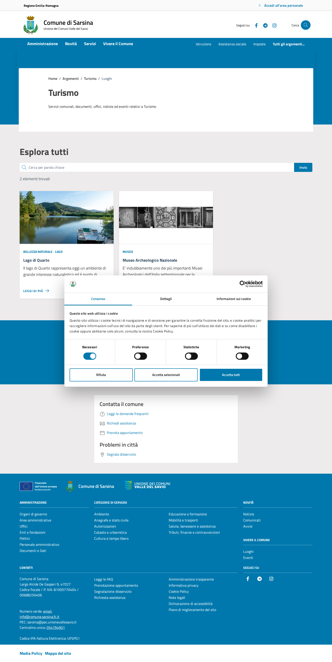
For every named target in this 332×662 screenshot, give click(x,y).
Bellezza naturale (38, 251)
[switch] (140, 356)
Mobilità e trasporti (183, 520)
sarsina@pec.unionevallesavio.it (52, 622)
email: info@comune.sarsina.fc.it (39, 614)
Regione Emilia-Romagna (41, 5)
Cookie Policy (179, 591)
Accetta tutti (231, 374)
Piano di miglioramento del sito (192, 609)
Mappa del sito (58, 653)
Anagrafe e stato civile (111, 520)
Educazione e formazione (188, 514)
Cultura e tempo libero (111, 538)
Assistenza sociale (232, 44)
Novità (71, 44)
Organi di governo (33, 514)
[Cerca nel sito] (306, 25)
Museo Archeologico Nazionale (150, 260)
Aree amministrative (35, 520)
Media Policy (31, 653)
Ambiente (101, 514)
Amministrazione (42, 44)
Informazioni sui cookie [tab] (234, 298)
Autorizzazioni (105, 526)
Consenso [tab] (98, 298)
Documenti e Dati (33, 550)
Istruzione (203, 44)
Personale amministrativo (39, 544)
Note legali (177, 597)
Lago (59, 251)
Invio (303, 167)
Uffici (24, 526)
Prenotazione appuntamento (116, 585)
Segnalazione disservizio (112, 591)
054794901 (56, 627)
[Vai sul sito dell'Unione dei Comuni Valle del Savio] (147, 485)
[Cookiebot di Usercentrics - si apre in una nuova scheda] (243, 284)
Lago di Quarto (36, 260)
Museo (128, 251)
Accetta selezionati (166, 374)
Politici (25, 538)
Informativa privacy (184, 585)
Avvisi (248, 526)
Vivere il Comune (118, 44)
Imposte (259, 44)
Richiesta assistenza (109, 597)
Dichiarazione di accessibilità (191, 603)
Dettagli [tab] (166, 298)
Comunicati (252, 520)
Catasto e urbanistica (110, 532)
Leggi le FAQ (103, 579)
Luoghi (248, 551)
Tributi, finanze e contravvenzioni (194, 532)
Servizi (90, 44)
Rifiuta (101, 374)
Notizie (248, 514)
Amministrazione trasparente (191, 579)
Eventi (248, 557)
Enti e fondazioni (32, 532)
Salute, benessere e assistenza (192, 526)
